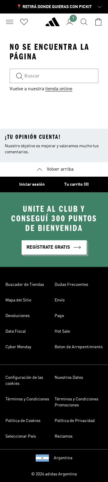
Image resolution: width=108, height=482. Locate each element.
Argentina (63, 458)
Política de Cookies (22, 421)
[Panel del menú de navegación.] (9, 22)
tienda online (58, 89)
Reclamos (64, 436)
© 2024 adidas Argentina (54, 474)
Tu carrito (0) (76, 184)
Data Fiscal (15, 331)
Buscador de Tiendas (24, 285)
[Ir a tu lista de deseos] (24, 22)
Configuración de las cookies (24, 381)
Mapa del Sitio (18, 300)
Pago (59, 316)
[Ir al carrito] (98, 22)
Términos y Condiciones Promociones (76, 402)
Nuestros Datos (69, 378)
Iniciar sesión (32, 184)
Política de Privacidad (75, 421)
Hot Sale (62, 331)
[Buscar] (84, 22)
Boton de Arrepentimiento (79, 347)
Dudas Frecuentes (71, 285)
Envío (59, 300)
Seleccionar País (20, 436)
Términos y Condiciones (27, 399)
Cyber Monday (18, 347)
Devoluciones (17, 316)
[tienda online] (52, 24)
